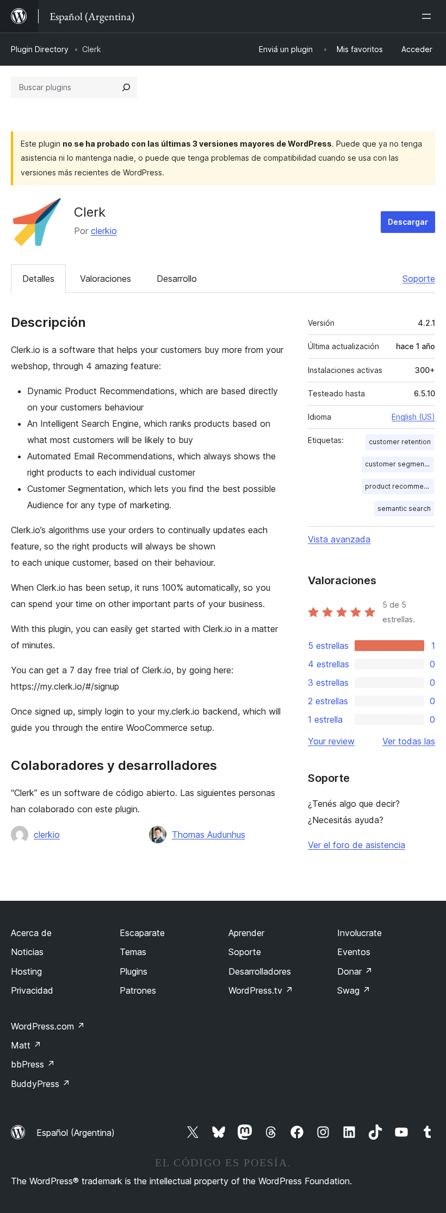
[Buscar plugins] (126, 87)
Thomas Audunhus (208, 834)
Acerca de (31, 932)
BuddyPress (40, 1083)
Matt (26, 1045)
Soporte (418, 278)
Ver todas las (408, 741)
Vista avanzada (339, 539)
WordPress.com (48, 1026)
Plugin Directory (40, 49)
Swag (353, 990)
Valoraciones (105, 278)
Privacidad (32, 990)
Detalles (38, 278)
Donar (355, 971)
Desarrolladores (259, 971)
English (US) (413, 416)
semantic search (404, 508)
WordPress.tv (260, 990)
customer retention (400, 442)
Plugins (133, 971)
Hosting (26, 971)
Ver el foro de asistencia (356, 844)
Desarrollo (177, 278)
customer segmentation (399, 464)
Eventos (353, 951)
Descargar (408, 221)
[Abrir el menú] (428, 16)
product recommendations (399, 486)
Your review (331, 741)
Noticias (27, 951)
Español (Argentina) (75, 1132)
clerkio (104, 230)
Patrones (138, 990)
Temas (133, 951)
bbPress (33, 1064)
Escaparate (142, 932)
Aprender (246, 932)
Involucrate (359, 932)
